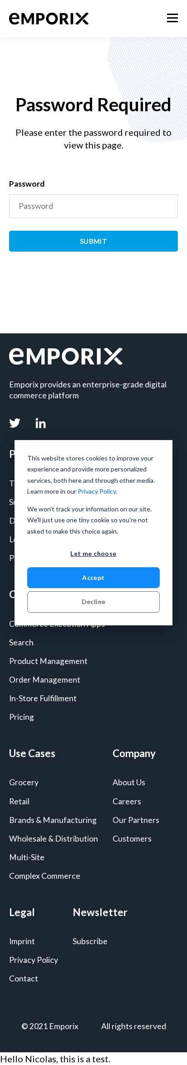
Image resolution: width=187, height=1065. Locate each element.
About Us (129, 782)
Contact (23, 978)
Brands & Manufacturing (53, 820)
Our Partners (136, 820)
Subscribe (90, 941)
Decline (94, 601)
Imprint (22, 941)
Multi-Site (26, 857)
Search (21, 642)
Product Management (48, 661)
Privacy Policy (97, 491)
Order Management (44, 680)
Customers (132, 838)
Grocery (24, 782)
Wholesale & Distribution (53, 838)
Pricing (21, 717)
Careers (127, 801)
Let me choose (93, 553)
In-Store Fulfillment (43, 698)
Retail (19, 801)
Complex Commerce (44, 876)
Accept (93, 577)
